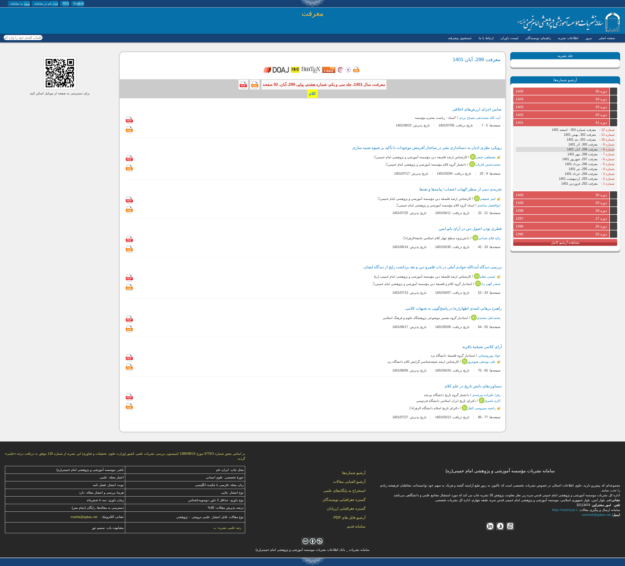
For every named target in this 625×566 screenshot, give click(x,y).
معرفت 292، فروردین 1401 (579, 183)
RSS (65, 3)
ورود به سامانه (20, 3)
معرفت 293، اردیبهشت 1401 (578, 179)
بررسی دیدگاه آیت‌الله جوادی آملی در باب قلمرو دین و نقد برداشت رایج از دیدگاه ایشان (433, 267)
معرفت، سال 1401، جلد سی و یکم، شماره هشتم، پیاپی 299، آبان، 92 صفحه (324, 84)
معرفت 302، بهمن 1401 (580, 134)
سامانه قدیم (356, 526)
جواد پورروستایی (489, 356)
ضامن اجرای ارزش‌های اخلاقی (477, 109)
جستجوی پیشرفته (460, 38)
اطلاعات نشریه (568, 38)
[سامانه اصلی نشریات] (569, 31)
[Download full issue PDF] (243, 85)
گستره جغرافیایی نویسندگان (344, 500)
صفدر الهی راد (490, 284)
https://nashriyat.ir (565, 510)
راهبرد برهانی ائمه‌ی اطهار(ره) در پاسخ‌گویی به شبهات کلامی (453, 308)
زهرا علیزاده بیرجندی (486, 395)
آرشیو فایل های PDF (349, 517)
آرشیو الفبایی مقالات (349, 481)
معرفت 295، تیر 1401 (583, 169)
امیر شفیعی (488, 199)
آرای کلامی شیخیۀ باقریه (482, 347)
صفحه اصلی (607, 38)
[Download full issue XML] (255, 85)
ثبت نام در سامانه (46, 3)
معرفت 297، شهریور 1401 (580, 159)
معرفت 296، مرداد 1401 (581, 164)
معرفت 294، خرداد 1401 (581, 174)
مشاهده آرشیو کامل (565, 242)
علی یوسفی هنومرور (482, 361)
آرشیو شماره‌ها (353, 473)
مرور (588, 38)
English (78, 3)
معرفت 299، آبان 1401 (582, 149)
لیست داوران (509, 38)
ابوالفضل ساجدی (488, 205)
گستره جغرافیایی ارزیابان (346, 508)
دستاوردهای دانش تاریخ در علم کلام (473, 386)
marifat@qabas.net (84, 517)
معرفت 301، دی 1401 (581, 139)
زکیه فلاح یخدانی (489, 238)
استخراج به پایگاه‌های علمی (344, 490)
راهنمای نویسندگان (538, 38)
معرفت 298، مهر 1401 (582, 154)
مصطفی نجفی (486, 157)
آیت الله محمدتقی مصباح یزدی (479, 118)
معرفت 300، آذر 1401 (583, 144)
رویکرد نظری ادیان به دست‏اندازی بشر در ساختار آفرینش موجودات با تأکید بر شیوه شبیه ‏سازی (427, 148)
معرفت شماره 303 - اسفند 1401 (574, 130)
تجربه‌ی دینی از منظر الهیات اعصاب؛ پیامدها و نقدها (460, 189)
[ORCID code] (473, 158)
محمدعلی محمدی (488, 318)
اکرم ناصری (492, 401)
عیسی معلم (488, 276)
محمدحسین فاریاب (487, 165)
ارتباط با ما (486, 38)
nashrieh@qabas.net (596, 515)
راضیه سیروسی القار (482, 408)
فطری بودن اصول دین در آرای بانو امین (470, 228)
